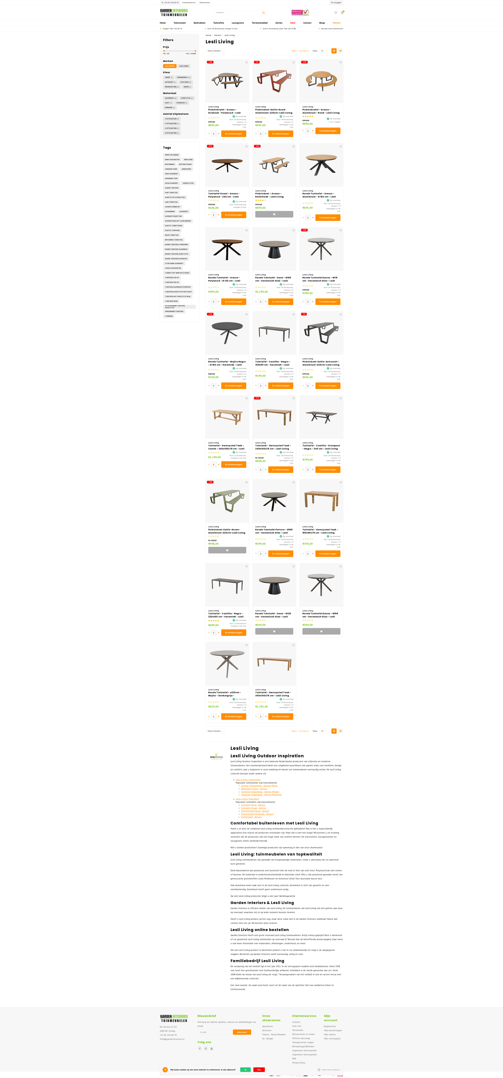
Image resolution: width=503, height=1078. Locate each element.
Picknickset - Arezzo (251, 817)
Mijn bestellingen (333, 1030)
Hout (168, 103)
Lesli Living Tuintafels (247, 799)
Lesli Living (183, 66)
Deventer (267, 1030)
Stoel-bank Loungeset (174, 263)
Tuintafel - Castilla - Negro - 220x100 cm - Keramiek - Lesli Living (226, 615)
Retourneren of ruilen (303, 1034)
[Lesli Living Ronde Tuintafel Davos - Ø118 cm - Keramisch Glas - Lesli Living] (321, 249)
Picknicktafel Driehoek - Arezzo (257, 814)
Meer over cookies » (331, 1070)
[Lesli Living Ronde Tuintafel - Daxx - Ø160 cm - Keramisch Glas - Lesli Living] (274, 249)
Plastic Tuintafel (172, 230)
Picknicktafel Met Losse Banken (178, 221)
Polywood (181, 103)
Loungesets (238, 23)
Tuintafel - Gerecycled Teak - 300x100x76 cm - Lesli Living (273, 694)
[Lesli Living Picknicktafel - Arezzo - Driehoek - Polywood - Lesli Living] (227, 81)
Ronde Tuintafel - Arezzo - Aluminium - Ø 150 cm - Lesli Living (319, 195)
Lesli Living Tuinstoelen (248, 779)
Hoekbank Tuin (171, 178)
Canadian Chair (171, 169)
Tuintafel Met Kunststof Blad (177, 296)
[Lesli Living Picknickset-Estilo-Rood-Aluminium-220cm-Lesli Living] (274, 81)
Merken (337, 23)
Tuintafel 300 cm (172, 282)
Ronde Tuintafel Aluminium (176, 249)
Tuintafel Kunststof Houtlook (178, 292)
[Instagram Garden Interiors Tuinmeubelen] (205, 1048)
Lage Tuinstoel (171, 202)
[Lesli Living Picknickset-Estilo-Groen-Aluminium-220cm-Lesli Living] (227, 501)
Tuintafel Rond (171, 301)
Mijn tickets (330, 1034)
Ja (245, 1070)
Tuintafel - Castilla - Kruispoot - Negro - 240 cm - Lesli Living (321, 447)
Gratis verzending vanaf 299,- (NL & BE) (279, 28)
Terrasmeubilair (260, 23)
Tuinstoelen (180, 23)
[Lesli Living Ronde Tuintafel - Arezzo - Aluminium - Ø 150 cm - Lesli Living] (321, 165)
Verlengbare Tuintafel (174, 311)
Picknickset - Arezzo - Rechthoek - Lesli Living (269, 195)
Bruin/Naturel (172, 87)
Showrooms (204, 2)
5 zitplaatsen (172, 123)
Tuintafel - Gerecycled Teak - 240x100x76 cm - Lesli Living (273, 447)
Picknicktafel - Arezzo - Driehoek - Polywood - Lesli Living (224, 111)
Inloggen (337, 2)
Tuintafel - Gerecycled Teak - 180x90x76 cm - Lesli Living (320, 531)
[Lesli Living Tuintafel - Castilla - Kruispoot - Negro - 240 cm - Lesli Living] (321, 417)
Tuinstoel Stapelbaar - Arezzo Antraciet (261, 794)
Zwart (168, 77)
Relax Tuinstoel (172, 235)
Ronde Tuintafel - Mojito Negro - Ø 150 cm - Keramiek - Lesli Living (227, 363)
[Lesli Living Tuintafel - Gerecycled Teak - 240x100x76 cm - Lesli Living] (274, 417)
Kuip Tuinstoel (171, 193)
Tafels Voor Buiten (173, 268)
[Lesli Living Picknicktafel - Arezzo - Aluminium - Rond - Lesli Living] (321, 81)
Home (163, 23)
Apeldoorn (267, 1026)
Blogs (322, 23)
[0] (342, 12)
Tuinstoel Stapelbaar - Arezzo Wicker (260, 791)
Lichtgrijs (185, 82)
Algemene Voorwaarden (304, 1050)
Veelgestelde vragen (303, 1042)
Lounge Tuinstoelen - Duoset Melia (259, 785)
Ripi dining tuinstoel (174, 240)
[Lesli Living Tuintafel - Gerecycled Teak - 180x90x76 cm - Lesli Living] (321, 501)
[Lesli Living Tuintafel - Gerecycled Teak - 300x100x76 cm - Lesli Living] (274, 664)
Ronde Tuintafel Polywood (176, 259)
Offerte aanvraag (301, 1038)
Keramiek (170, 107)
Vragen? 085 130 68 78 (172, 28)
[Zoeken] (263, 12)
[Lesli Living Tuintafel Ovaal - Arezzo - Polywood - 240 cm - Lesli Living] (227, 165)
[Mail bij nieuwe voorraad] (274, 214)
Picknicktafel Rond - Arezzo (255, 811)
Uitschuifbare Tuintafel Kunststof (175, 307)
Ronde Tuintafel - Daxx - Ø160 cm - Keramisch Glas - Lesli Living (273, 279)
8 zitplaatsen (172, 133)
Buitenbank (169, 164)
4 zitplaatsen (172, 119)
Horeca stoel (188, 183)
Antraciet (170, 82)
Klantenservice (188, 2)
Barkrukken (199, 23)
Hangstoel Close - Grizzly (254, 788)
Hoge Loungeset (171, 183)
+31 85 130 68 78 (171, 2)
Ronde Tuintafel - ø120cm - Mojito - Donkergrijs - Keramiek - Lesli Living (224, 694)
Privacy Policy (298, 1062)
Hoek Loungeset (171, 174)
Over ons (296, 1026)
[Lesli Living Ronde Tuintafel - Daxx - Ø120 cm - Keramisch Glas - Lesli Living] (274, 585)
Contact (307, 23)
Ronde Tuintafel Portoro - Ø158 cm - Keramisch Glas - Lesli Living (274, 531)
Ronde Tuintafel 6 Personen (176, 244)
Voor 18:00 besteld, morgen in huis (222, 28)
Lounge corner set (172, 207)
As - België (267, 1038)
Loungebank (170, 211)
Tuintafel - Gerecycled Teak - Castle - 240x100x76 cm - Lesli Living (226, 447)
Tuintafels (218, 23)
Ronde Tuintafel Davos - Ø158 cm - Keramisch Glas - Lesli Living (320, 615)
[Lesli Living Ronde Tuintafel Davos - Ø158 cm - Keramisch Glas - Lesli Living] (321, 585)
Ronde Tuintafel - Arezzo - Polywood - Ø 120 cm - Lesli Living (224, 279)
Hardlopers (186, 169)
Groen (187, 87)
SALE (292, 23)
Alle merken (170, 66)
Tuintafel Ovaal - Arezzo (253, 808)
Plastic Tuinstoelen (173, 226)
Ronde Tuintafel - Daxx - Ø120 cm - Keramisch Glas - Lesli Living (273, 615)
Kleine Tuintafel (172, 188)
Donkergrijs (183, 77)
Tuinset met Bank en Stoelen (177, 273)
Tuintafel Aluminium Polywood (178, 287)
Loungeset (183, 211)
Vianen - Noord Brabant (274, 1034)
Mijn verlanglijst (332, 1038)
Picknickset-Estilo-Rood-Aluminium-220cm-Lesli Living (273, 111)
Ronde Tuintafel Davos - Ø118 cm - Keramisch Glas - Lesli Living (320, 279)
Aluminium (170, 98)
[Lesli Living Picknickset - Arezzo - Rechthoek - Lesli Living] (274, 165)
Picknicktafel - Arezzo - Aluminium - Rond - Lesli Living (321, 111)
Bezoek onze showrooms (332, 28)
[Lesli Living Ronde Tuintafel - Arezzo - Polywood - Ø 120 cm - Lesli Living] (227, 249)
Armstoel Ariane (171, 155)
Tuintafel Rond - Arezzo (253, 805)
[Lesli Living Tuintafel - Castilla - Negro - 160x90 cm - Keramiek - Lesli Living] (274, 333)
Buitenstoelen (185, 164)
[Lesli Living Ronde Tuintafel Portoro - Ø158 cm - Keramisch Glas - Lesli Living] (274, 501)
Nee (259, 1070)
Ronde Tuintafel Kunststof (176, 254)
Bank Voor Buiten (172, 159)
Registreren (330, 1026)
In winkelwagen (233, 133)
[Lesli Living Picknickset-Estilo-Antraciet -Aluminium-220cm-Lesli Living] (321, 333)
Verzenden (297, 1030)
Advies (278, 23)
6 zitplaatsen (172, 128)
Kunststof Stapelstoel (175, 197)
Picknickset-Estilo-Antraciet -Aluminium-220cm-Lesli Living (321, 363)
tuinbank (169, 316)
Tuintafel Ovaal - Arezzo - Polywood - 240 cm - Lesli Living (224, 195)
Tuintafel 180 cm (172, 277)
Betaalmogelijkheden (303, 1046)
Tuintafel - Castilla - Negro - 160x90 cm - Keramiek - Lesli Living (272, 363)
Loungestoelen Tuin (173, 216)
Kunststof (187, 98)
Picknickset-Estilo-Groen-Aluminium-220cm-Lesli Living (226, 531)
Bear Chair (188, 159)
